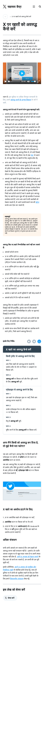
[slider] (14, 81)
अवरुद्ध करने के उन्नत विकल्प (21, 100)
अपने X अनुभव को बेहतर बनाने (27, 556)
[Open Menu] (34, 7)
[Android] (34, 342)
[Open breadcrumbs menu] (5, 16)
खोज (37, 202)
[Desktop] (39, 342)
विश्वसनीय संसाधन (16, 578)
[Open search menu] (40, 6)
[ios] (29, 342)
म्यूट (32, 155)
